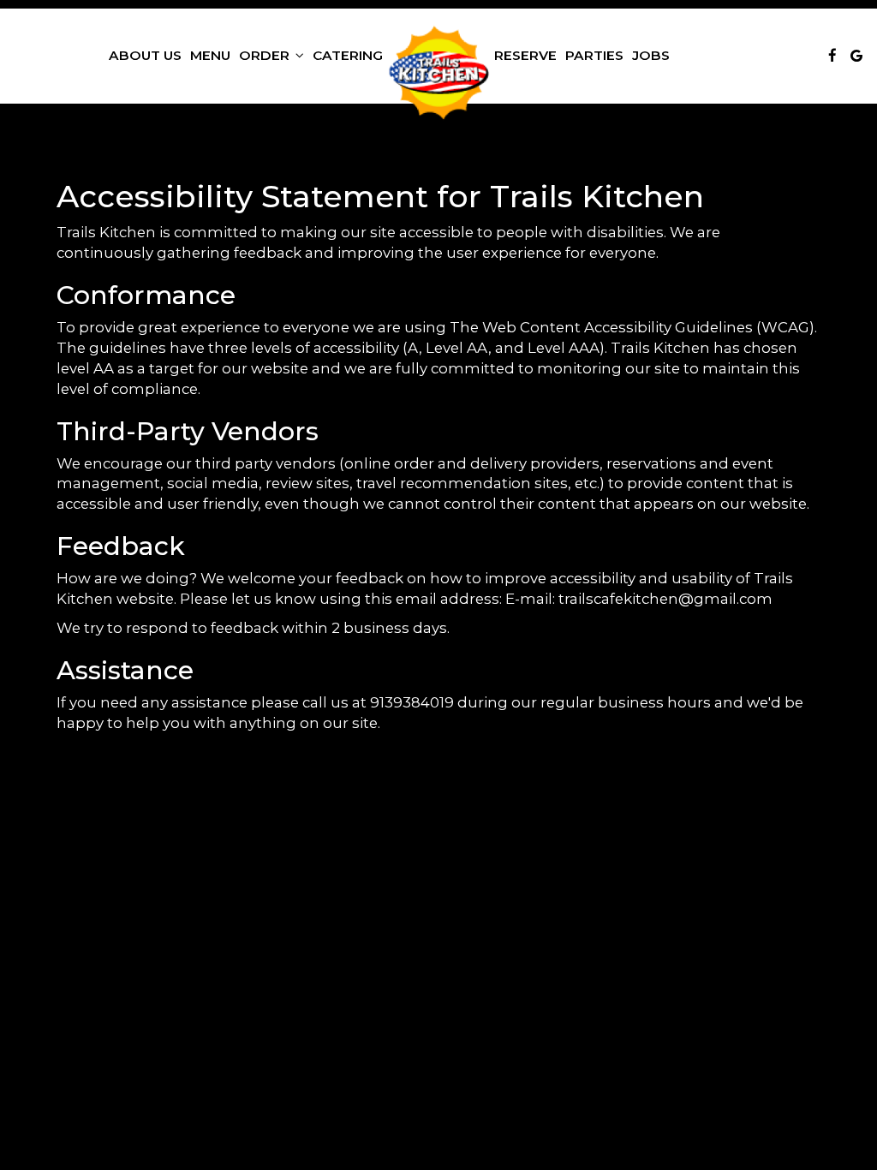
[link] (438, 72)
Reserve (525, 55)
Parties (594, 55)
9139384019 (412, 702)
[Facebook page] (832, 55)
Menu (210, 55)
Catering (348, 55)
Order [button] (266, 55)
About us (145, 55)
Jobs (651, 55)
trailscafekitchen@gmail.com (665, 598)
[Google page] (856, 55)
